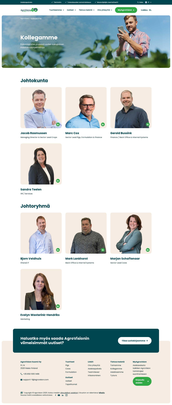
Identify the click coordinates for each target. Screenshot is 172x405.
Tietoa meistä (85, 10)
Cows (67, 368)
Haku (141, 2)
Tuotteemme (55, 10)
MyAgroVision (125, 10)
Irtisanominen (94, 375)
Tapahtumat (71, 384)
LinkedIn (58, 124)
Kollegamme (116, 368)
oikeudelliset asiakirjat (69, 393)
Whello (102, 393)
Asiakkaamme (116, 372)
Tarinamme (115, 365)
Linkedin (58, 306)
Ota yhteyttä (103, 10)
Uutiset (70, 10)
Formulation (71, 372)
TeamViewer (94, 372)
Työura (113, 375)
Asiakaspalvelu (26, 2)
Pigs (67, 365)
